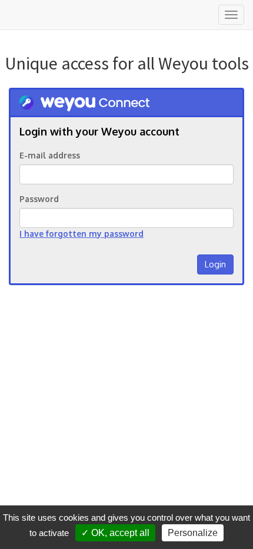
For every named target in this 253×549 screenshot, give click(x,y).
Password (39, 199)
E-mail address (49, 155)
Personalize (193, 533)
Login (215, 264)
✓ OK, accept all (115, 533)
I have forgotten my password (81, 234)
